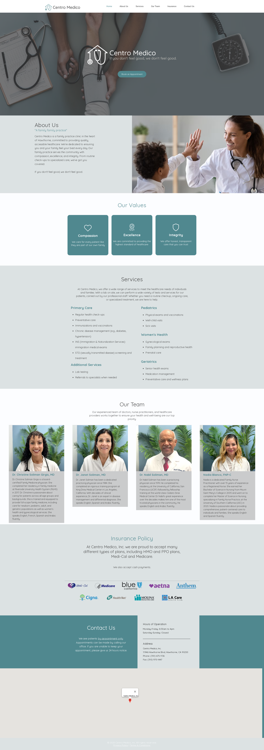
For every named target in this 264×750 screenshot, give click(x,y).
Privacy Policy (120, 745)
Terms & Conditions (140, 745)
